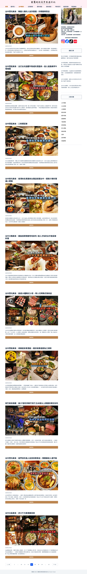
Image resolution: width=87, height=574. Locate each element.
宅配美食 (73, 6)
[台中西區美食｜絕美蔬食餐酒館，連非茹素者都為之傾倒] (31, 365)
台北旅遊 (63, 106)
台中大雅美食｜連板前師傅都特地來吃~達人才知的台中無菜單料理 (30, 237)
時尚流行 (58, 6)
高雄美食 (63, 141)
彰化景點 (63, 128)
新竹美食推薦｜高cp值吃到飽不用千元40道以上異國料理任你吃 (31, 403)
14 (35, 564)
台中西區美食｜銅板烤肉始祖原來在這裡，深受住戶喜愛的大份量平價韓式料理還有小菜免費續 (71, 64)
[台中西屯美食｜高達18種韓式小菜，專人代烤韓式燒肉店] (31, 310)
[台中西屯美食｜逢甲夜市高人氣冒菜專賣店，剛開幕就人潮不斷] (31, 475)
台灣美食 (30, 6)
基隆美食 (63, 118)
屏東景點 (63, 125)
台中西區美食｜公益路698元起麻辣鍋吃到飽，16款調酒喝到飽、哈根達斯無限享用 (71, 72)
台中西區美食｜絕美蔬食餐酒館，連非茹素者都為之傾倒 (28, 348)
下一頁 (54, 564)
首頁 (6, 6)
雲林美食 (63, 137)
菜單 (62, 134)
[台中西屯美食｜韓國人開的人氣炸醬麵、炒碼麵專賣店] (31, 29)
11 (24, 564)
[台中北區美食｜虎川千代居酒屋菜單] (31, 530)
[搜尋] (81, 6)
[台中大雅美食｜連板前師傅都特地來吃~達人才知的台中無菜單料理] (31, 255)
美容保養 (65, 6)
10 (21, 564)
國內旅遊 (48, 6)
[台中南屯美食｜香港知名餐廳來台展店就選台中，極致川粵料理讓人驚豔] (31, 198)
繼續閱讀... (31, 56)
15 (38, 564)
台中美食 (21, 6)
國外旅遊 (39, 6)
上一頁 (9, 564)
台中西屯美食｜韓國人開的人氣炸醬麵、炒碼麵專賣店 (27, 11)
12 (28, 564)
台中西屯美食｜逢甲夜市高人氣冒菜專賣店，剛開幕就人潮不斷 (31, 458)
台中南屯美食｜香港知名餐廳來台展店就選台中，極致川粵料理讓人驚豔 (31, 179)
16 (41, 564)
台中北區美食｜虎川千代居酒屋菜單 (20, 513)
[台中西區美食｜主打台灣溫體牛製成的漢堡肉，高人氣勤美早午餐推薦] (31, 86)
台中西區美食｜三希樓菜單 (16, 123)
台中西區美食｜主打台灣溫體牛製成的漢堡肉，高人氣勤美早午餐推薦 (31, 67)
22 (48, 564)
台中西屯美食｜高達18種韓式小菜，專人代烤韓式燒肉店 (28, 293)
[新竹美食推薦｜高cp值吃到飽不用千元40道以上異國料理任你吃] (31, 420)
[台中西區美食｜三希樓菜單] (31, 141)
